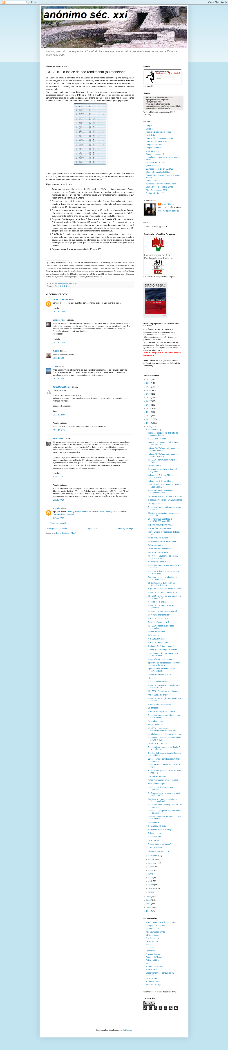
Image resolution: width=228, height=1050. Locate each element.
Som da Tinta (151, 970)
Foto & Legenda (152, 938)
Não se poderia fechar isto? (159, 844)
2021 (148, 387)
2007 (148, 904)
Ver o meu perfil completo (169, 211)
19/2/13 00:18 (58, 500)
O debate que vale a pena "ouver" (162, 541)
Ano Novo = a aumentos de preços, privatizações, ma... (163, 557)
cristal (55, 366)
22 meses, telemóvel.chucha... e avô (161, 184)
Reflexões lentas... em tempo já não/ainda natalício (161, 491)
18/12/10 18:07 (59, 358)
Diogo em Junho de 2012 (156, 141)
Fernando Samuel (60, 299)
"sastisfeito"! (151, 135)
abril (150, 881)
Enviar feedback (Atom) (66, 533)
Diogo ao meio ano (154, 145)
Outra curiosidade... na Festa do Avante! (165, 496)
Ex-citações (153, 708)
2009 (148, 897)
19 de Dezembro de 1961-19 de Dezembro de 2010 (161, 584)
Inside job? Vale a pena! (158, 552)
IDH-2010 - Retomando (158, 643)
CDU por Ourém (152, 935)
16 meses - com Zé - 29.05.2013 (159, 169)
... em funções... (152, 151)
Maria (148, 944)
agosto (151, 867)
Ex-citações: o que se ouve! (159, 528)
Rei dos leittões (152, 960)
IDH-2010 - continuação (158, 619)
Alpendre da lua (152, 929)
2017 (148, 401)
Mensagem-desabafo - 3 (158, 851)
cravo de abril (151, 978)
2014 (148, 412)
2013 (148, 416)
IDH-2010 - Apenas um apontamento (163, 691)
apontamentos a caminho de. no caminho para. (161, 670)
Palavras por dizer (155, 545)
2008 (148, 900)
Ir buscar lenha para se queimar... (162, 712)
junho (151, 874)
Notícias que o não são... (158, 602)
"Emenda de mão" (155, 721)
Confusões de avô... (154, 180)
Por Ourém (150, 951)
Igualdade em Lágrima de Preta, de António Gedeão (163, 434)
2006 (148, 907)
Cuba (57, 286)
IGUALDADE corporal (157, 439)
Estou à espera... (155, 833)
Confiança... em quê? (157, 826)
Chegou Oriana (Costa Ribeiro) (159, 172)
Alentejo (151, 678)
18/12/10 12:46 (59, 312)
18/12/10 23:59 (59, 415)
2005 (148, 911)
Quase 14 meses (153, 166)
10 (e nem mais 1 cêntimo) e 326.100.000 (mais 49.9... (160, 520)
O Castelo (150, 948)
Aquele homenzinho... (157, 725)
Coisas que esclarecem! (158, 682)
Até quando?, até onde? (158, 695)
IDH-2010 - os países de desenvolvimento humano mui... (162, 729)
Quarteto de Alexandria (155, 957)
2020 (148, 390)
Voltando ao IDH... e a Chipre (160, 481)
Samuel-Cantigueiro (154, 967)
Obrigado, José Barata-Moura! (161, 646)
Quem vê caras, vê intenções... (161, 549)
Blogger (128, 1030)
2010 (148, 427)
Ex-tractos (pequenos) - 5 (158, 622)
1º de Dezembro (155, 848)
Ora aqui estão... (155, 504)
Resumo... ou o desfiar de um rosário (163, 611)
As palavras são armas (155, 932)
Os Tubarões (153, 840)
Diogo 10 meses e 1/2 (155, 154)
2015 (148, 408)
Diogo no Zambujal (154, 148)
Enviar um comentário (59, 523)
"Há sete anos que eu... (158, 776)
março (151, 885)
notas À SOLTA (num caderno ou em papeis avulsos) (163, 455)
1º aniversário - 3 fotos (155, 163)
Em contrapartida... (156, 466)
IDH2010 (67, 286)
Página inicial (92, 529)
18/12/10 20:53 (59, 379)
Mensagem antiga (125, 529)
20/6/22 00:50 (58, 518)
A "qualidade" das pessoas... (160, 704)
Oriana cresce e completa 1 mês (159, 187)
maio (150, 878)
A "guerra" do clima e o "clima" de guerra (165, 589)
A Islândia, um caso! (156, 639)
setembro (152, 863)
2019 (148, 394)
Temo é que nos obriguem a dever (162, 650)
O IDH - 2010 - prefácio (158, 744)
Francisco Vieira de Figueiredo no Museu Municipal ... (162, 800)
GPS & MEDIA (152, 941)
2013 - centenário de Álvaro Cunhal (161, 922)
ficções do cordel (153, 981)
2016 (148, 405)
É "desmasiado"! (155, 837)
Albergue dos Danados (155, 926)
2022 (148, 383)
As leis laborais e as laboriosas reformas (165, 734)
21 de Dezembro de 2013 (156, 190)
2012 (148, 419)
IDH (61, 286)
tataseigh (57, 508)
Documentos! (153, 822)
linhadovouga (59, 438)
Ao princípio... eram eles (158, 562)
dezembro (152, 430)
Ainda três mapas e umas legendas (163, 780)
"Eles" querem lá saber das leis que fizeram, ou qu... (163, 654)
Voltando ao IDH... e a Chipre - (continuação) (161, 476)
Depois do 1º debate (156, 632)
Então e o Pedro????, (155, 193)
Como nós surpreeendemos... (160, 659)
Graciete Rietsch (60, 320)
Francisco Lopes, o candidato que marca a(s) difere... (162, 578)
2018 (148, 398)
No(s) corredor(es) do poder (160, 674)
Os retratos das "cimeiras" (159, 615)
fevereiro (152, 888)
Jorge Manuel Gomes (62, 387)
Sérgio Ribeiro (167, 204)
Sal (147, 963)
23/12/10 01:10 (59, 430)
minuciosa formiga (153, 984)
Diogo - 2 (150, 129)
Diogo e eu (150, 126)
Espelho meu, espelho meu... (160, 525)
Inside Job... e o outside (158, 538)
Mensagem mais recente (57, 529)
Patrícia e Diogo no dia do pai (158, 132)
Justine (56, 351)
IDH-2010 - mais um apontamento (162, 592)
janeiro (151, 892)
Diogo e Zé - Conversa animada (159, 138)
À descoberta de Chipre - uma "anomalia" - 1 (160, 788)
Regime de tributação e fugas (160, 830)
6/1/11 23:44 (58, 477)
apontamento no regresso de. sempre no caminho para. (164, 664)
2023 (148, 379)
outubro (151, 859)
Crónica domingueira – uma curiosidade (165, 500)
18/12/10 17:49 (59, 343)
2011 (148, 423)
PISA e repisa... (154, 635)
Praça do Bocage (153, 954)
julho (150, 870)
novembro (152, 856)
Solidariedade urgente (157, 784)
